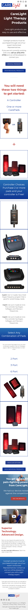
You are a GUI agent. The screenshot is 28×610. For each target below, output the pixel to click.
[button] (14, 64)
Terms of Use (21, 604)
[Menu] (25, 6)
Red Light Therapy (21, 607)
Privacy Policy (13, 604)
